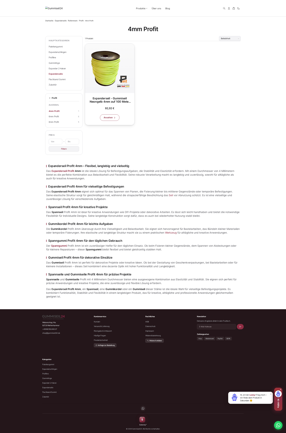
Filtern (64, 149)
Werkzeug (171, 232)
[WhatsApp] (143, 408)
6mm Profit (54, 116)
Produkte (141, 8)
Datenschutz (150, 326)
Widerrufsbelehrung (153, 335)
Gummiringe (54, 63)
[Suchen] (224, 8)
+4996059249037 (49, 329)
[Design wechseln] (238, 8)
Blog (167, 8)
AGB (147, 322)
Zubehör (52, 84)
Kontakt (97, 322)
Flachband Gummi (57, 79)
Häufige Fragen (100, 335)
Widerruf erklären (155, 341)
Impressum (149, 331)
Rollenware (72, 21)
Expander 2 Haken (57, 68)
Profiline (52, 57)
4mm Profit (54, 111)
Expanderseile (61, 21)
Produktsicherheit (101, 340)
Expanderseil (59, 171)
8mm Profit (54, 122)
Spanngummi (59, 245)
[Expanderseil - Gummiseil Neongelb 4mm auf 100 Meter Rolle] (109, 84)
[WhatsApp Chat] (278, 425)
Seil (171, 195)
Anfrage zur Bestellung (106, 345)
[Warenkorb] (233, 8)
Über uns (156, 8)
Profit (81, 21)
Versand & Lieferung (101, 326)
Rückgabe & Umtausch (103, 331)
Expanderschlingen (57, 52)
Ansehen (108, 117)
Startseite (49, 21)
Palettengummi (56, 46)
